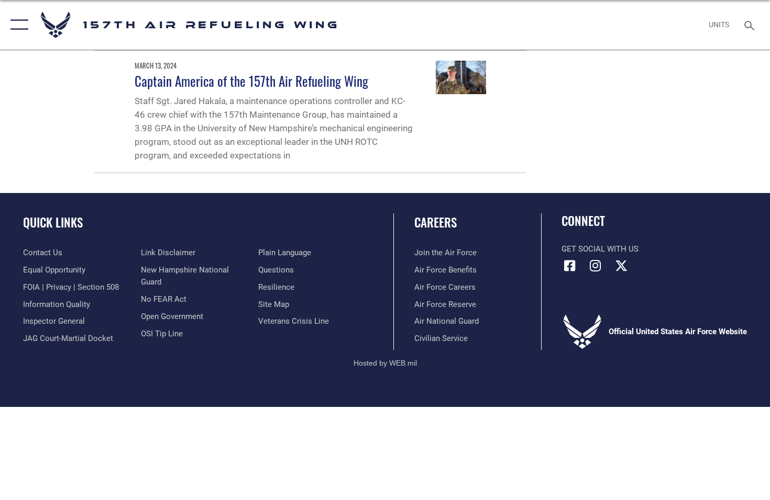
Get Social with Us (600, 249)
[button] (17, 25)
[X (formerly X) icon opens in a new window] (621, 266)
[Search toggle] (751, 24)
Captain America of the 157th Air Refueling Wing (251, 80)
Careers (435, 222)
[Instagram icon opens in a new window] (595, 266)
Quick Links (53, 222)
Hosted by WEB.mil (385, 363)
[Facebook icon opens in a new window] (569, 266)
